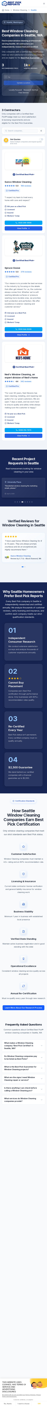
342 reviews (26, 381)
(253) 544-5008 (24, 329)
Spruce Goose (12, 268)
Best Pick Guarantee (30, 58)
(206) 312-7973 (25, 430)
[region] (23, 487)
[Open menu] (44, 3)
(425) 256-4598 (24, 223)
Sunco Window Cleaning (18, 182)
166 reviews (26, 186)
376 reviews (26, 272)
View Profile (22, 228)
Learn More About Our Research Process (23, 1008)
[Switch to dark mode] (38, 3)
